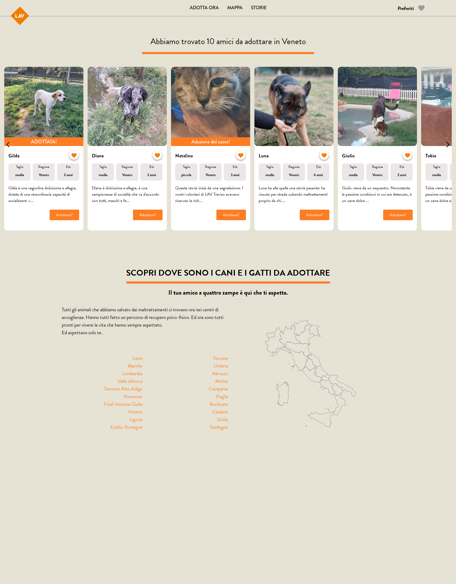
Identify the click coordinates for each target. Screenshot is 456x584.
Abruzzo (220, 373)
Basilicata (219, 404)
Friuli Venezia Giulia (123, 404)
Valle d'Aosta (129, 381)
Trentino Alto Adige (123, 389)
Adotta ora (204, 7)
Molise (221, 381)
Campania (218, 389)
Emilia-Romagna (126, 427)
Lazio (137, 358)
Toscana (220, 358)
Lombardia (132, 373)
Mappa (235, 7)
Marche (135, 366)
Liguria (136, 419)
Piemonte (133, 396)
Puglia (222, 396)
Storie (259, 7)
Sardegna (219, 427)
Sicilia (222, 419)
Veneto (135, 412)
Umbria (220, 366)
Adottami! (64, 215)
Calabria (220, 412)
